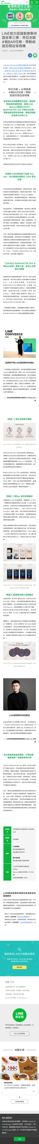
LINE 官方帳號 (11, 998)
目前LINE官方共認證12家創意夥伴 (20, 68)
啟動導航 (19, 967)
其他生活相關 (10, 990)
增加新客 (9, 994)
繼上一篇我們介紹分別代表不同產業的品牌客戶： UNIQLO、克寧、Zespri (19, 71)
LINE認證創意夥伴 (26, 922)
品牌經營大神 (10, 987)
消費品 (19, 990)
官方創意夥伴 (21, 987)
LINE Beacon (22, 998)
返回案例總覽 (19, 1102)
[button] (17, 1097)
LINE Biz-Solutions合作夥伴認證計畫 (15, 65)
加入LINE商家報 (19, 1033)
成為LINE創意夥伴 (23, 917)
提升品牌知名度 (19, 994)
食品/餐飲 (26, 990)
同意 (19, 1139)
